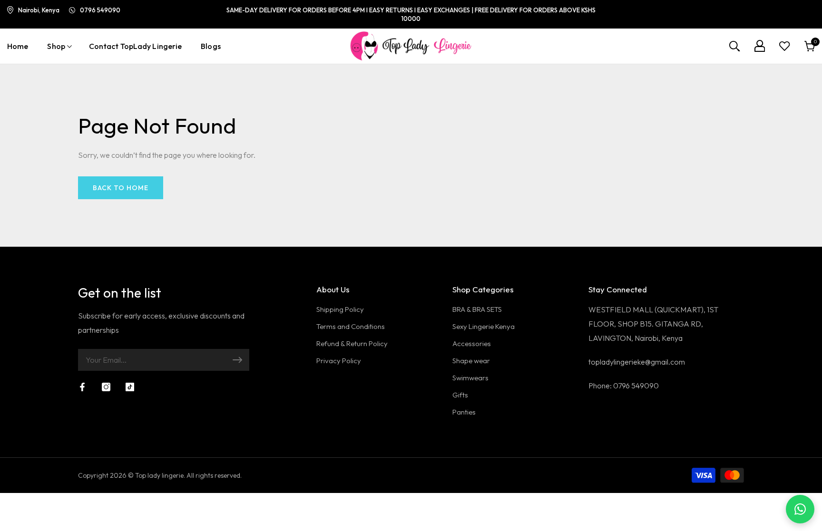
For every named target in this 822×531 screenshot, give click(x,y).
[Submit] (237, 360)
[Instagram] (106, 387)
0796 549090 (100, 10)
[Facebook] (82, 387)
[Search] (734, 46)
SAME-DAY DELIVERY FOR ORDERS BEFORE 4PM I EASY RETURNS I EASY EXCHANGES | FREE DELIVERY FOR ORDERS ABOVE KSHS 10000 (411, 14)
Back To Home (120, 187)
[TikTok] (130, 387)
